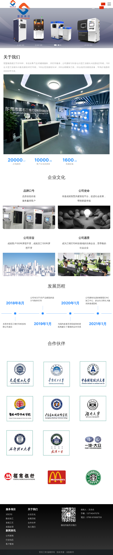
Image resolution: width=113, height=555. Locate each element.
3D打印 (9, 514)
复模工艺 (10, 522)
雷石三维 (43, 552)
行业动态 (10, 540)
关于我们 (33, 509)
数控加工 (10, 518)
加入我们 (32, 527)
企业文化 (32, 514)
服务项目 (11, 509)
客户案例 (10, 544)
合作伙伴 (32, 522)
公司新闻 (10, 535)
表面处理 (10, 527)
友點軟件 (70, 552)
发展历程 (32, 518)
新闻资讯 (11, 530)
